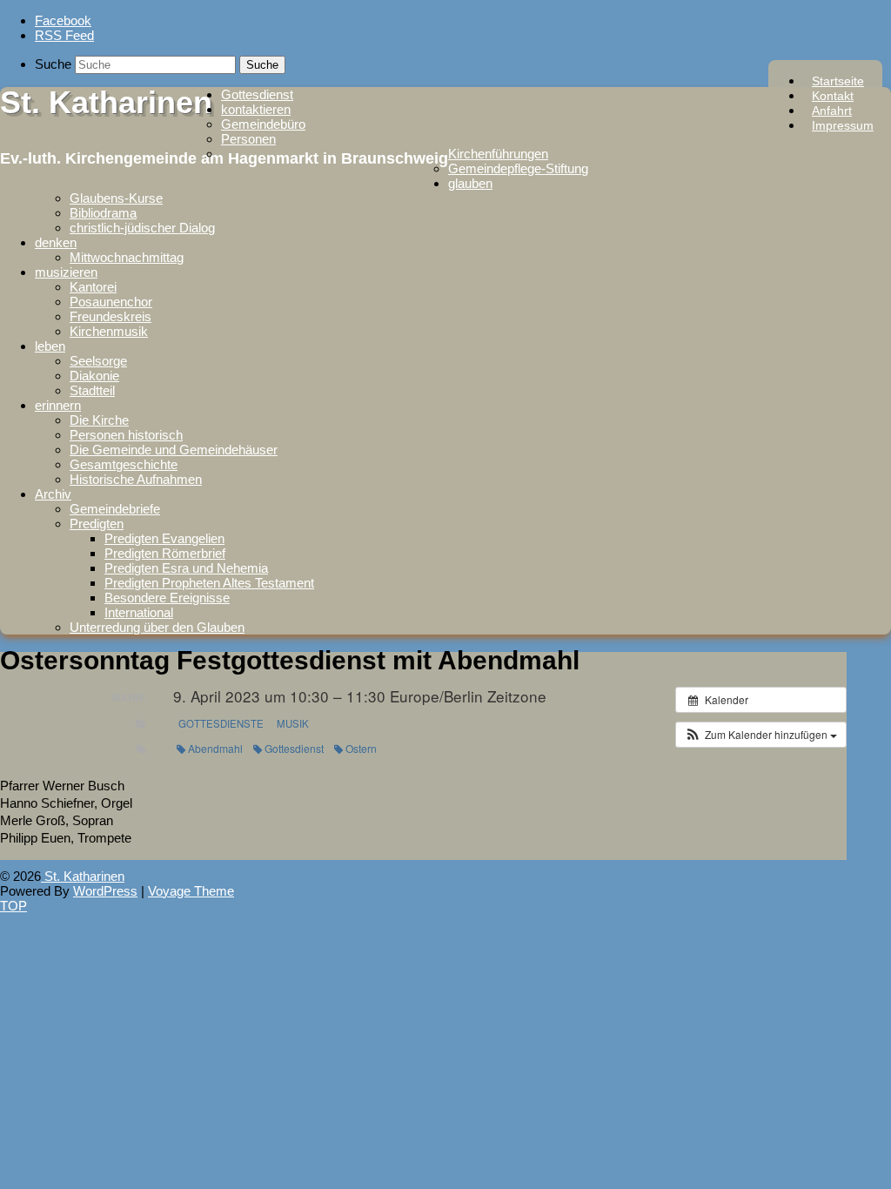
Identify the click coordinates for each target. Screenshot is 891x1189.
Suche (53, 64)
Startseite (838, 81)
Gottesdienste (221, 723)
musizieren (66, 272)
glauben (470, 183)
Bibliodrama (103, 212)
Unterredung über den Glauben (157, 627)
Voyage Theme (191, 890)
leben (50, 346)
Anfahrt (832, 111)
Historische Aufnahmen (136, 479)
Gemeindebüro (263, 124)
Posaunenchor (111, 301)
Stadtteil (92, 390)
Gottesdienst (257, 94)
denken (56, 242)
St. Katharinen (106, 102)
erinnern (58, 405)
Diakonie (94, 375)
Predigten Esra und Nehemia (186, 568)
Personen (248, 138)
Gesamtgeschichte (124, 464)
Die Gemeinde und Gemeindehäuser (174, 449)
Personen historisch (126, 434)
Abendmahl (215, 748)
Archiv (53, 494)
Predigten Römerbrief (164, 553)
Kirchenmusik (109, 331)
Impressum (843, 125)
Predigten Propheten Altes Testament (209, 582)
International (138, 612)
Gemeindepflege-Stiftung (518, 168)
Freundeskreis (110, 316)
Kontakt (833, 96)
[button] (761, 734)
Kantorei (93, 286)
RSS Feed (64, 35)
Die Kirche (99, 420)
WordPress (105, 890)
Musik (293, 723)
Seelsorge (98, 360)
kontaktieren (256, 109)
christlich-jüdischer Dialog (142, 227)
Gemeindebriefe (115, 508)
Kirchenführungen (498, 153)
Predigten (97, 523)
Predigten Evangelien (164, 538)
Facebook (63, 20)
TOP (13, 905)
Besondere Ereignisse (167, 597)
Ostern (361, 748)
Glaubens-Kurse (116, 198)
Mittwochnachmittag (127, 257)
